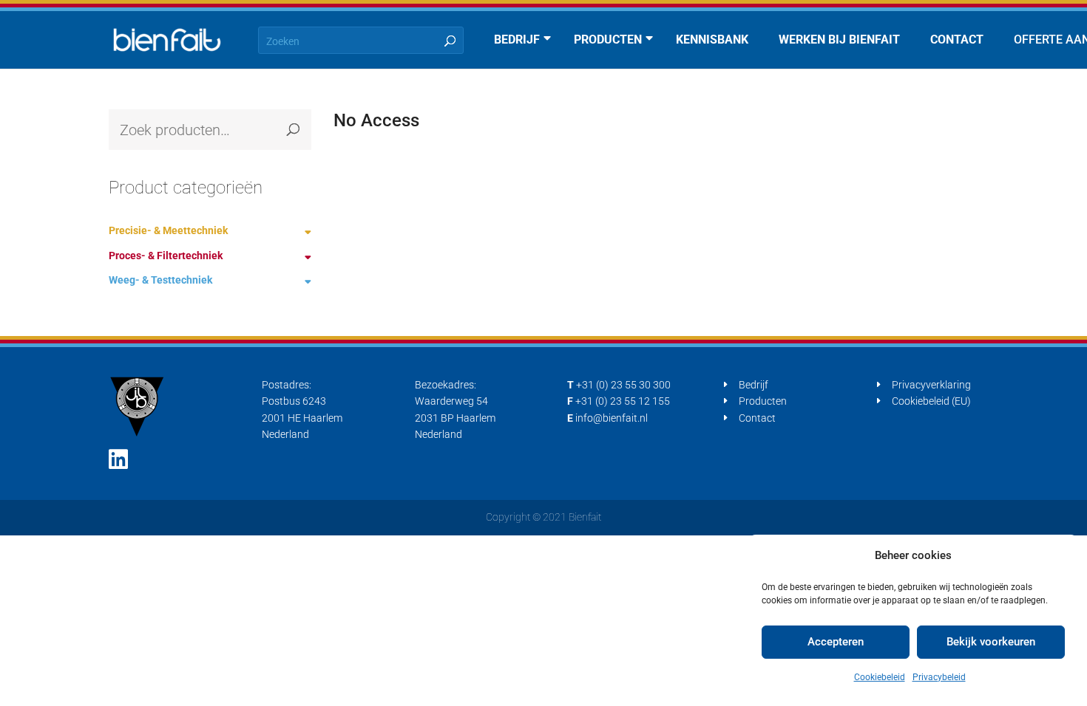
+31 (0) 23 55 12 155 (622, 401)
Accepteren (835, 641)
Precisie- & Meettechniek (168, 230)
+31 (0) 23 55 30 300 (623, 385)
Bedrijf (753, 385)
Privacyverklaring (931, 385)
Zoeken (292, 129)
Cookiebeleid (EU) (931, 401)
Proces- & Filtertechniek (166, 255)
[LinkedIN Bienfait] (118, 460)
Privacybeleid (939, 677)
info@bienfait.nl (611, 418)
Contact (757, 418)
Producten (763, 401)
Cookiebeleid (879, 677)
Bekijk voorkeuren (991, 641)
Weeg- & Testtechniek (160, 280)
